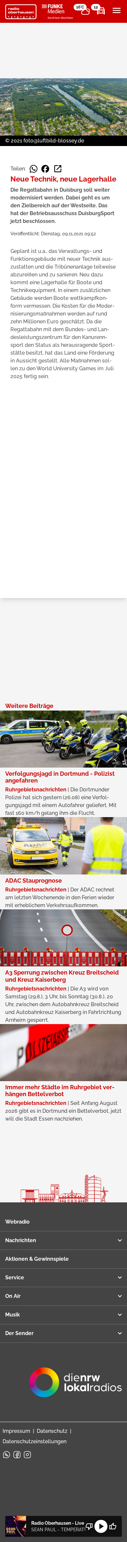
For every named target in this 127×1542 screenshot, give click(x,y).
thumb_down (89, 1526)
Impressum (16, 1431)
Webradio (17, 1222)
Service (14, 1277)
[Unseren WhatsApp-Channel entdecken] (6, 1455)
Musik (12, 1315)
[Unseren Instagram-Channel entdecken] (27, 1455)
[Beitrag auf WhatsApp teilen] (33, 169)
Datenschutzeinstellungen (34, 1441)
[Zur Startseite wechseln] (20, 12)
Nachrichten (20, 1240)
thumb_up (113, 1526)
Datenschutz (52, 1431)
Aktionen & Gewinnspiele (37, 1259)
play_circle (101, 1526)
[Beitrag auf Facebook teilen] (45, 169)
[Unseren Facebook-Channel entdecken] (17, 1455)
